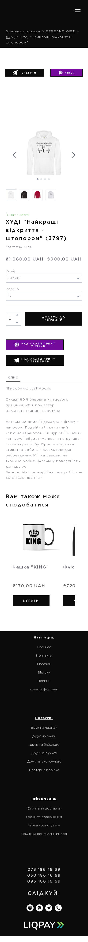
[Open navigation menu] (77, 7)
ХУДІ (10, 28)
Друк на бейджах (44, 736)
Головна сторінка (23, 22)
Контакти (44, 647)
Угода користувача (44, 816)
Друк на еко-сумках (44, 753)
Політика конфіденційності (44, 825)
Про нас (44, 638)
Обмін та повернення (44, 808)
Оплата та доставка (44, 800)
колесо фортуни (44, 680)
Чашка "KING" (31, 558)
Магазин (44, 655)
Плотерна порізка (44, 761)
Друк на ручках (44, 744)
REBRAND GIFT (60, 22)
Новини (44, 672)
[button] (66, 64)
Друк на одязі (44, 727)
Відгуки (44, 664)
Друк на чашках (44, 719)
